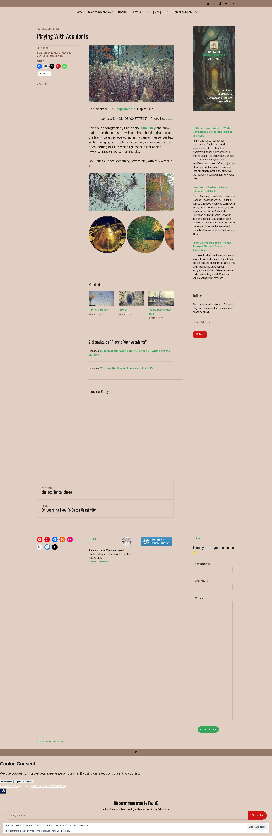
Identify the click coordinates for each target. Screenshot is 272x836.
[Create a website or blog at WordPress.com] (136, 752)
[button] (117, 192)
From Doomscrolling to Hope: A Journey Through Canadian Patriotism (212, 246)
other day (148, 128)
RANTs (122, 12)
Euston (123, 310)
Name (202, 564)
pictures (42, 29)
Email (202, 581)
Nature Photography (50, 56)
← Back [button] (197, 538)
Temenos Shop (182, 12)
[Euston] (131, 298)
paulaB (93, 539)
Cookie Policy (63, 831)
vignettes (53, 29)
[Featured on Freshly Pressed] (156, 545)
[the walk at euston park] (161, 298)
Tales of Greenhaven (100, 12)
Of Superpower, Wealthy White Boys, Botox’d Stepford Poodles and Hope (212, 132)
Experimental (62, 52)
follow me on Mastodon (51, 741)
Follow (200, 334)
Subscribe (257, 815)
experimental (126, 109)
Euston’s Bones (98, 310)
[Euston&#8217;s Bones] (101, 298)
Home (79, 12)
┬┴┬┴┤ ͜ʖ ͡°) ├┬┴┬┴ (157, 12)
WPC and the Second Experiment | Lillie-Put (127, 368)
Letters (136, 12)
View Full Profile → (100, 561)
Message (199, 598)
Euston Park (45, 52)
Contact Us (208, 729)
